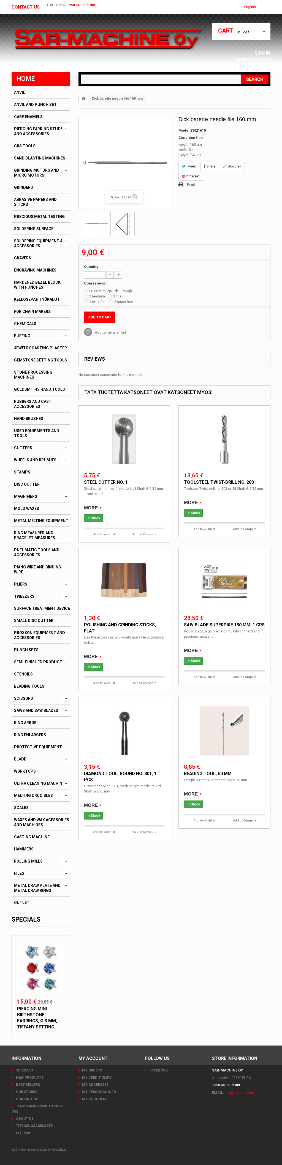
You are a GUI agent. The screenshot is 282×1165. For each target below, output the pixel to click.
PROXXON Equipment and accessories (39, 635)
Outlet (21, 902)
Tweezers (24, 596)
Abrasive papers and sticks (35, 202)
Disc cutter (27, 484)
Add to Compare (144, 534)
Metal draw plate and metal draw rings (37, 888)
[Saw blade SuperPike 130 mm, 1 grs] (224, 582)
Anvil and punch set (35, 104)
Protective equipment (38, 747)
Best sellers (27, 1084)
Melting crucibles (33, 795)
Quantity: (91, 267)
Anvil (19, 92)
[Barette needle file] (96, 224)
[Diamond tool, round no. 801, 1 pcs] (124, 731)
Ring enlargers (30, 735)
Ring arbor (25, 722)
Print (191, 184)
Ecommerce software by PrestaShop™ (44, 1149)
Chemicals (25, 323)
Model (183, 130)
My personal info (99, 1092)
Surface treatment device (42, 608)
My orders (92, 1070)
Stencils (23, 674)
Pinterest (192, 176)
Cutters (23, 448)
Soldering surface (33, 229)
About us (24, 1118)
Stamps (22, 472)
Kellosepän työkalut (37, 299)
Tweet (190, 166)
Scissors (23, 698)
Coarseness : (96, 283)
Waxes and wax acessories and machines (41, 822)
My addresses (95, 1084)
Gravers (22, 258)
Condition (186, 137)
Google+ (234, 166)
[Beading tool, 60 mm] (224, 731)
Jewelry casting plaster (40, 348)
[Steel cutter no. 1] (124, 439)
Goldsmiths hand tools (39, 389)
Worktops (25, 771)
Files (19, 873)
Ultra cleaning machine (39, 783)
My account (93, 1058)
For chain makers (32, 311)
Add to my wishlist (110, 332)
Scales (21, 807)
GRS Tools (25, 146)
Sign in (263, 53)
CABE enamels (28, 117)
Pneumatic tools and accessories (36, 552)
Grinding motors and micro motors (36, 172)
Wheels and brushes (35, 460)
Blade (20, 759)
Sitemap (23, 1133)
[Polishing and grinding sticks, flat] (124, 582)
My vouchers (94, 1099)
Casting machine (32, 837)
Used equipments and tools (36, 433)
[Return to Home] (84, 98)
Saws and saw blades (36, 710)
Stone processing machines (33, 374)
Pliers (20, 584)
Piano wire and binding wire (37, 569)
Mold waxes (26, 508)
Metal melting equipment (41, 520)
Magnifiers (25, 496)
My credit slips (97, 1077)
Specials (26, 919)
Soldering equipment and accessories (41, 243)
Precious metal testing (39, 216)
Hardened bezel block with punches (37, 284)
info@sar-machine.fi (241, 1092)
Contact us (26, 7)
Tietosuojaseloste (34, 1126)
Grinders (23, 187)
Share (210, 166)
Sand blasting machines (39, 158)
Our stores (26, 1092)
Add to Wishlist (104, 534)
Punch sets (26, 650)
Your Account (253, 59)
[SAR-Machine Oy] (108, 39)
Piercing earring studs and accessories (38, 131)
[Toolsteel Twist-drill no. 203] (224, 439)
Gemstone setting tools (40, 360)
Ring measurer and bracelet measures (34, 535)
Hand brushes (28, 418)
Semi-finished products (39, 662)
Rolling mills (28, 861)
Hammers (24, 849)
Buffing (22, 336)
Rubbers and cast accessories (32, 404)
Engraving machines (35, 270)
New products (29, 1077)
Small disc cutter (33, 620)
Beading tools (29, 686)
